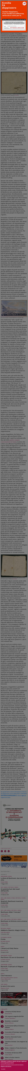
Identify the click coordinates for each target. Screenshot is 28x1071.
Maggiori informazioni (6, 1066)
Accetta (3, 1069)
